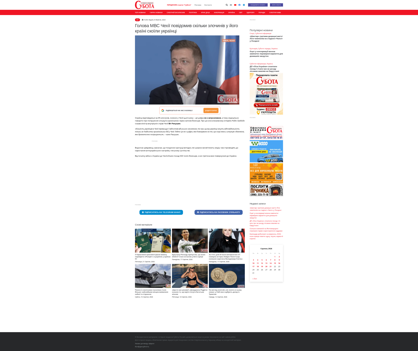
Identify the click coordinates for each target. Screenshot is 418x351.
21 (271, 266)
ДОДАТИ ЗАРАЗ (211, 110)
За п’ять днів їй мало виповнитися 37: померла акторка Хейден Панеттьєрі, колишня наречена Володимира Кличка (225, 256)
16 (279, 263)
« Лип (254, 279)
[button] (227, 5)
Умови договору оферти (144, 343)
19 (262, 266)
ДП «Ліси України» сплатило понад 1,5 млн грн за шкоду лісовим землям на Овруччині (264, 68)
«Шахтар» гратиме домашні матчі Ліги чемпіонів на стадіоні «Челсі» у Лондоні (266, 38)
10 (253, 263)
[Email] (231, 5)
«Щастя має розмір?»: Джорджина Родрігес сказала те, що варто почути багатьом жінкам (189, 292)
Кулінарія (253, 48)
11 (258, 263)
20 (266, 266)
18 (258, 266)
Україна (274, 48)
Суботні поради (264, 48)
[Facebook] (239, 5)
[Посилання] (144, 5)
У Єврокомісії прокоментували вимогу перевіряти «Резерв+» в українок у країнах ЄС (152, 256)
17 (253, 266)
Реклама (198, 5)
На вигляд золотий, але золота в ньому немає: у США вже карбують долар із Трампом (225, 292)
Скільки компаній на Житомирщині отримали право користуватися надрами (266, 229)
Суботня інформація (263, 33)
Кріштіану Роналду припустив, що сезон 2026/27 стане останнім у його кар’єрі (188, 255)
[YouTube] (235, 5)
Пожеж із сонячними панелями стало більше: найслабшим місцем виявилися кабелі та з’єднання (151, 292)
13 (266, 263)
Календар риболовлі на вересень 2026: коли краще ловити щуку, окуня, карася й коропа (266, 236)
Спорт (252, 33)
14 (271, 263)
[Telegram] (244, 5)
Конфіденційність (142, 346)
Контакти (208, 5)
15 (275, 263)
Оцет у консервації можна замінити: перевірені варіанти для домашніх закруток (266, 53)
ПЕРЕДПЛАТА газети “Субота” (179, 5)
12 (262, 263)
